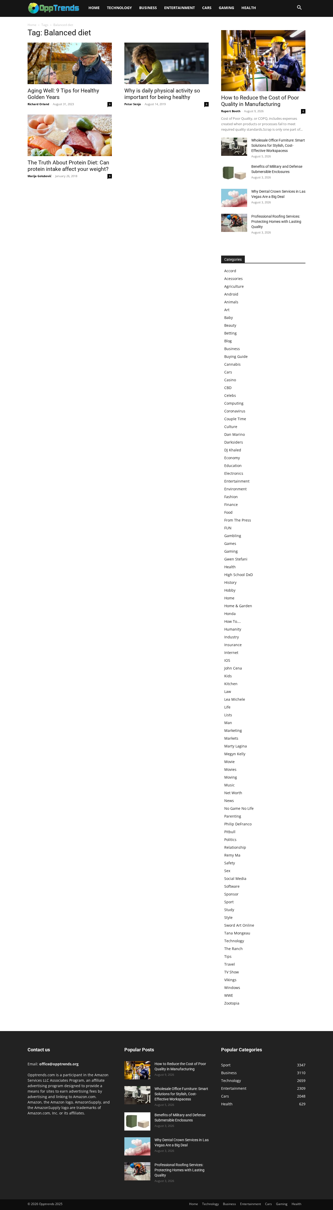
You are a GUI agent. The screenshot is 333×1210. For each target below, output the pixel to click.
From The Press (237, 520)
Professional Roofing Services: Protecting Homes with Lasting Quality (276, 221)
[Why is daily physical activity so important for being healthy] (166, 63)
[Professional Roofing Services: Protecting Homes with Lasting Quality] (234, 223)
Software (232, 886)
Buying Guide (236, 356)
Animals (231, 301)
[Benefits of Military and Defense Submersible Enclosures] (234, 173)
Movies (230, 769)
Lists (228, 714)
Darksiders (233, 442)
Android (231, 294)
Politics (230, 839)
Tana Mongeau (237, 933)
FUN (228, 527)
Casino (230, 379)
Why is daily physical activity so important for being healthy (162, 94)
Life (227, 707)
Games (230, 543)
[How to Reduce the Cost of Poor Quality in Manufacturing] (263, 60)
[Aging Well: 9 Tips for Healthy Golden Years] (70, 63)
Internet (231, 652)
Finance (231, 504)
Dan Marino (234, 434)
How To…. (232, 621)
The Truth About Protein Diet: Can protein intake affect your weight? (68, 165)
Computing (234, 403)
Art (226, 309)
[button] (299, 8)
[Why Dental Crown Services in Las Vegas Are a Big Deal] (234, 198)
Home (94, 7)
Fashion (231, 496)
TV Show (231, 972)
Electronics (233, 473)
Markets (231, 738)
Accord (230, 270)
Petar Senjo (132, 104)
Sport (229, 901)
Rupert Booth (230, 111)
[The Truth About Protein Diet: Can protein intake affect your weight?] (70, 135)
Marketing (233, 730)
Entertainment (179, 7)
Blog (228, 340)
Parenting (232, 816)
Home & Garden (238, 605)
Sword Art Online (239, 925)
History (230, 582)
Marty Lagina (235, 746)
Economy (232, 457)
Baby (228, 317)
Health (248, 7)
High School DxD (238, 574)
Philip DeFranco (238, 823)
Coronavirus (234, 411)
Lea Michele (234, 699)
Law (227, 691)
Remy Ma (232, 855)
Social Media (235, 878)
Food (228, 512)
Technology (119, 7)
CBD (228, 387)
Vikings (230, 979)
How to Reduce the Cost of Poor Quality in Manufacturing (260, 101)
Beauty (230, 325)
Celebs (230, 395)
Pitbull (229, 831)
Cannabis (232, 364)
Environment (235, 488)
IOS (227, 660)
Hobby (229, 590)
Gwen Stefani (235, 559)
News (229, 800)
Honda (230, 613)
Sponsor (231, 894)
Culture (230, 426)
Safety (229, 862)
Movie (229, 761)
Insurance (233, 644)
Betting (230, 333)
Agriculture (234, 286)
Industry (231, 636)
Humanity (232, 629)
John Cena (233, 668)
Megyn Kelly (234, 753)
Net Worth (233, 792)
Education (233, 465)
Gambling (232, 535)
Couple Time (235, 418)
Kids (228, 675)
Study (229, 909)
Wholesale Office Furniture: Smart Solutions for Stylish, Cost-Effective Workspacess (278, 145)
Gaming (226, 7)
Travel (229, 964)
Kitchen (231, 683)
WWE (228, 995)
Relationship (235, 847)
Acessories (233, 278)
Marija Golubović (40, 176)
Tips (228, 956)
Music (229, 785)
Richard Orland (38, 104)
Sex (227, 870)
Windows (232, 987)
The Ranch (233, 948)
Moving (230, 777)
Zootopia (231, 1003)
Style (228, 917)
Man (228, 722)
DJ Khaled (232, 449)
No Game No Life (239, 808)
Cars (207, 7)
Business (148, 7)
